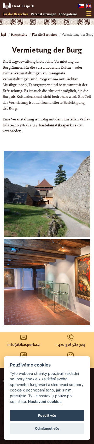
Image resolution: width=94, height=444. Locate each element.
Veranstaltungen (43, 14)
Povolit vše (47, 415)
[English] (88, 6)
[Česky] (81, 6)
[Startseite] (3, 34)
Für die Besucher (15, 14)
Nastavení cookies (45, 401)
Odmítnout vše (47, 428)
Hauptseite (19, 34)
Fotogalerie (68, 14)
